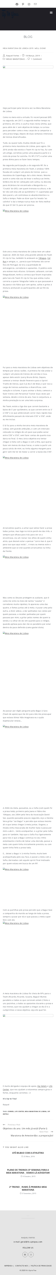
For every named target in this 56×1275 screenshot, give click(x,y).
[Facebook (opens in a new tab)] (19, 4)
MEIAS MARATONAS (15, 59)
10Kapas (42, 258)
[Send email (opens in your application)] (37, 4)
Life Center (19, 1111)
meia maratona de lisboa (36, 1111)
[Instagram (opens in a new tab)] (31, 4)
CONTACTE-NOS (21, 1266)
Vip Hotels (42, 1086)
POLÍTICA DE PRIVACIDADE (41, 1266)
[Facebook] (25, 1254)
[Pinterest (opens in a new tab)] (25, 4)
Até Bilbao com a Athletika (28, 1152)
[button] (51, 12)
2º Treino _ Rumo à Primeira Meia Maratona (28, 1188)
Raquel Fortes (12, 55)
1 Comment (36, 59)
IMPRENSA (8, 1266)
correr (11, 1111)
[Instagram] (31, 1254)
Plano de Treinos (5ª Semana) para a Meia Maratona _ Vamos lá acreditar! (28, 1171)
